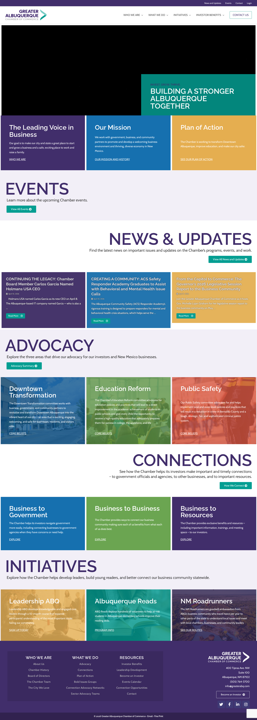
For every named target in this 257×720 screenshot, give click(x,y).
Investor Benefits (132, 664)
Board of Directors (39, 676)
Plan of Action (85, 676)
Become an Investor (132, 676)
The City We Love (38, 687)
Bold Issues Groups (85, 681)
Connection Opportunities (131, 687)
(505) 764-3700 (240, 681)
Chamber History (39, 670)
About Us (38, 664)
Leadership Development (132, 670)
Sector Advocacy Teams (85, 693)
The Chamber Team (39, 681)
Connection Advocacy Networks (85, 687)
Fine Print (158, 716)
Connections (85, 670)
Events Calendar (132, 681)
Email (150, 716)
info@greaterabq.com (237, 686)
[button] (6, 299)
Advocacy (85, 664)
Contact (132, 693)
